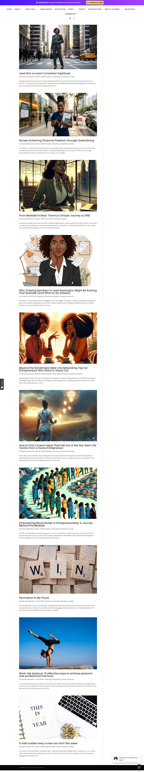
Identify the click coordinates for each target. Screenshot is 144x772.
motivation (64, 77)
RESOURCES (130, 9)
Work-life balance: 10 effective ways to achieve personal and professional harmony (55, 675)
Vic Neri (24, 296)
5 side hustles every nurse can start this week (48, 743)
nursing (71, 77)
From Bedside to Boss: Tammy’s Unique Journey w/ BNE (54, 215)
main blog (56, 77)
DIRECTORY (30, 9)
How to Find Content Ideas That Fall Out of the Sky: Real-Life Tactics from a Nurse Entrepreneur (57, 447)
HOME (9, 9)
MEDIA (71, 9)
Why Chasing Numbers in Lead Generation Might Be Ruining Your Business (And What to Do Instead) (58, 292)
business (49, 77)
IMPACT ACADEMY (112, 9)
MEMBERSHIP (70, 14)
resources (69, 296)
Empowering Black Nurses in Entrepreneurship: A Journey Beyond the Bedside (56, 524)
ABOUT (17, 9)
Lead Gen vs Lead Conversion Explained (44, 73)
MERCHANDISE (46, 9)
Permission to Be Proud (34, 598)
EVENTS (82, 9)
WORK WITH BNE (95, 9)
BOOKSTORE (60, 9)
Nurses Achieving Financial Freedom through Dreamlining (56, 140)
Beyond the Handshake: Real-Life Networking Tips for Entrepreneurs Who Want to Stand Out (53, 369)
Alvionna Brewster (27, 77)
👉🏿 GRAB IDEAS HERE (95, 2)
